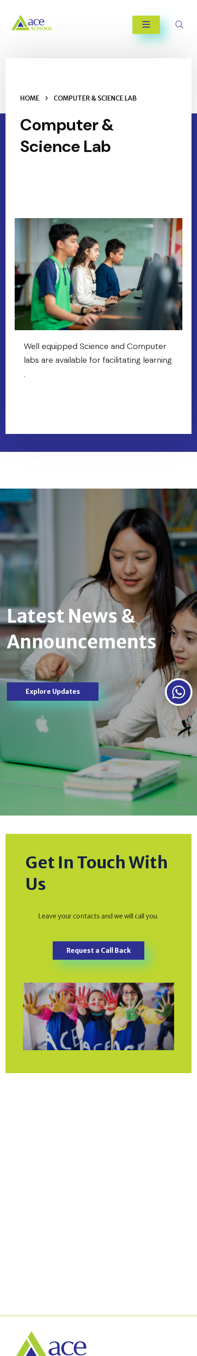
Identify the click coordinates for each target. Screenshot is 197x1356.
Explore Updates (53, 691)
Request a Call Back (98, 950)
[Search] (180, 24)
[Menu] (146, 25)
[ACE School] (40, 22)
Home (29, 98)
